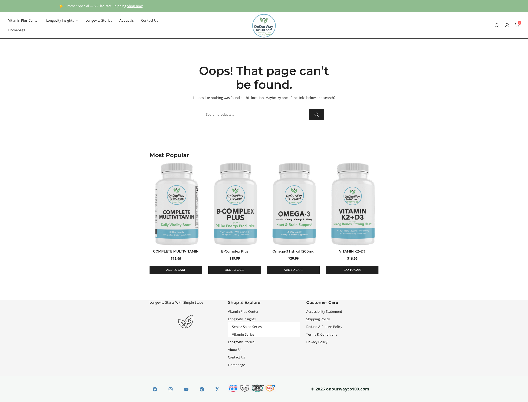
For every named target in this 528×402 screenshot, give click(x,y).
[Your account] (507, 25)
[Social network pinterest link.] (201, 388)
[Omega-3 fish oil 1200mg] (293, 204)
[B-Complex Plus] (234, 204)
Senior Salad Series (247, 326)
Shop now (135, 6)
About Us (126, 20)
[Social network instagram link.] (170, 388)
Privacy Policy (316, 342)
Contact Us (149, 20)
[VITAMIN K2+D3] (352, 204)
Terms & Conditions (321, 334)
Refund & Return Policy (324, 326)
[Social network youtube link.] (185, 388)
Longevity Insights (60, 20)
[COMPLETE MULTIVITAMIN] (176, 204)
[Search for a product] (497, 25)
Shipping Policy (318, 319)
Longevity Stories (99, 20)
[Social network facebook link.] (154, 388)
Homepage (16, 30)
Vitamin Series (243, 334)
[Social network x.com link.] (217, 388)
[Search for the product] (316, 114)
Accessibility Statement (324, 311)
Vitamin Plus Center (23, 20)
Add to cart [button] (175, 269)
